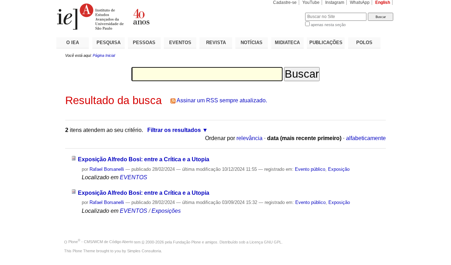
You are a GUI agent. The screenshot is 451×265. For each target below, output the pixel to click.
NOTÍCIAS (251, 42)
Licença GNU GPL (265, 242)
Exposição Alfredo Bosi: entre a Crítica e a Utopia (143, 159)
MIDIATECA (287, 42)
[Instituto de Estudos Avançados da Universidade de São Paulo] (141, 17)
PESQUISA (109, 42)
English (382, 2)
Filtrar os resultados (174, 130)
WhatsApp (360, 2)
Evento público (310, 169)
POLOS (364, 42)
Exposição (339, 169)
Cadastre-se (285, 2)
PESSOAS (144, 42)
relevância (249, 138)
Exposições (166, 211)
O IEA (72, 42)
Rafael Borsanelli (106, 169)
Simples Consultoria (144, 251)
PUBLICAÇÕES (325, 42)
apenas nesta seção (328, 25)
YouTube (311, 2)
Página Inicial (104, 55)
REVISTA (216, 42)
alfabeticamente (366, 138)
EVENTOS (180, 42)
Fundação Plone (187, 242)
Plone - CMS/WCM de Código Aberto (100, 242)
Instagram (334, 2)
